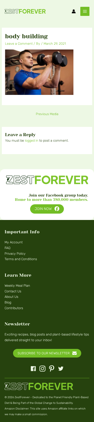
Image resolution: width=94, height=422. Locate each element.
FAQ (7, 248)
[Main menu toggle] (84, 11)
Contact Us (13, 291)
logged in (31, 140)
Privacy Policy (15, 254)
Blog (8, 302)
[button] (47, 209)
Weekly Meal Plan (17, 286)
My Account (14, 242)
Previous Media (47, 114)
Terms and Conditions (21, 259)
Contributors (14, 308)
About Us (11, 297)
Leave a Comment (19, 44)
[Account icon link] (74, 11)
